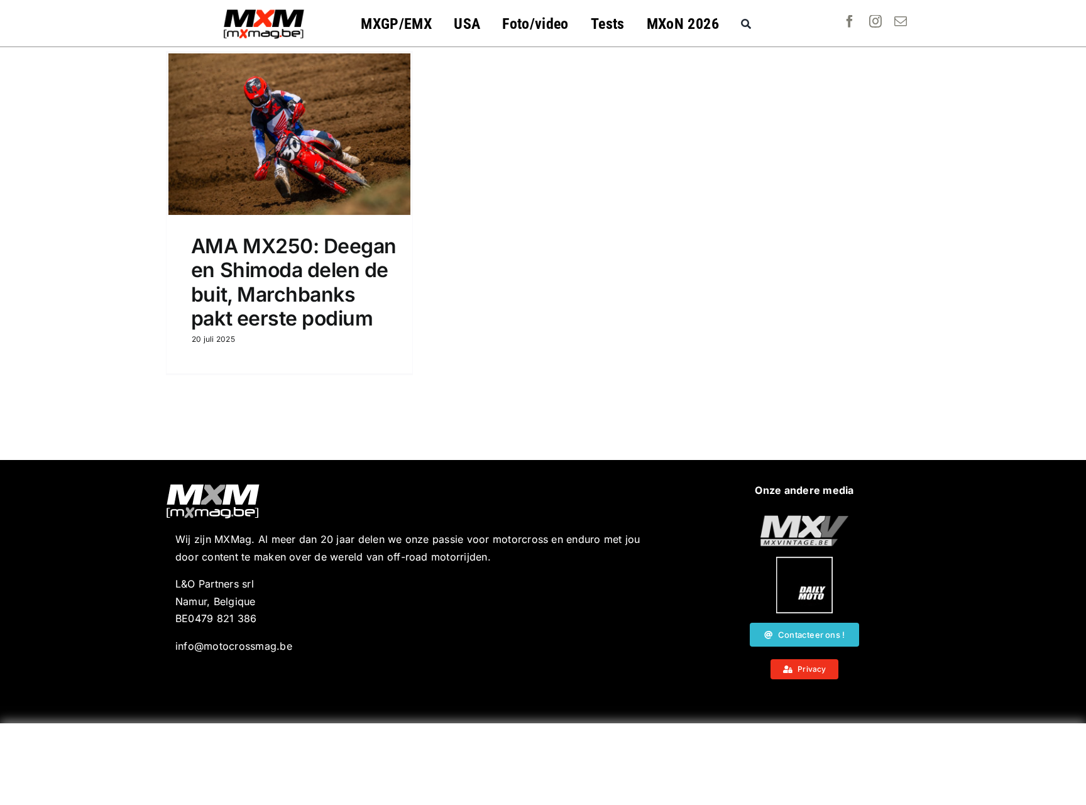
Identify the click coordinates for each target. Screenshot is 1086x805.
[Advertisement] (543, 764)
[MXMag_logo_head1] (264, 12)
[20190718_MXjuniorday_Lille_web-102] (804, 562)
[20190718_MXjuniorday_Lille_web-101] (804, 520)
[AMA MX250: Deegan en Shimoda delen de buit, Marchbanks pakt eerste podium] (289, 134)
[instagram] (875, 21)
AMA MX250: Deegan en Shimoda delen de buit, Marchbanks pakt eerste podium (294, 282)
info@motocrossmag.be (233, 646)
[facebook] (849, 21)
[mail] (900, 21)
